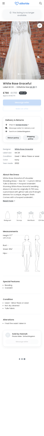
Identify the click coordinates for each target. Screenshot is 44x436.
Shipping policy (31, 137)
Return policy (13, 138)
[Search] (40, 3)
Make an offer (22, 109)
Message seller (22, 102)
